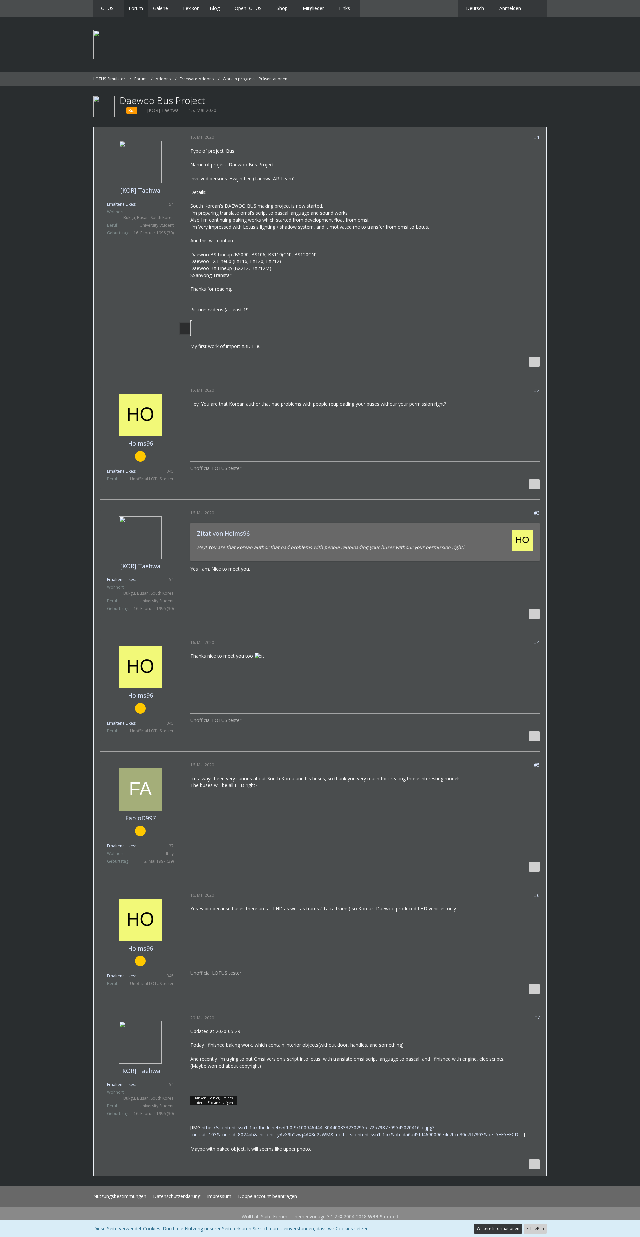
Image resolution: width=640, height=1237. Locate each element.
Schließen (535, 1228)
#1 (537, 137)
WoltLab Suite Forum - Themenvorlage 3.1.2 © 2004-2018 (320, 1216)
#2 (537, 390)
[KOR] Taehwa (163, 110)
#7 (537, 1017)
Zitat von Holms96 (223, 533)
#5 (537, 765)
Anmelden (510, 8)
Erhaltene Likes (121, 204)
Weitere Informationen (498, 1228)
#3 (537, 513)
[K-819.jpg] (191, 328)
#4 (537, 642)
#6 (537, 895)
